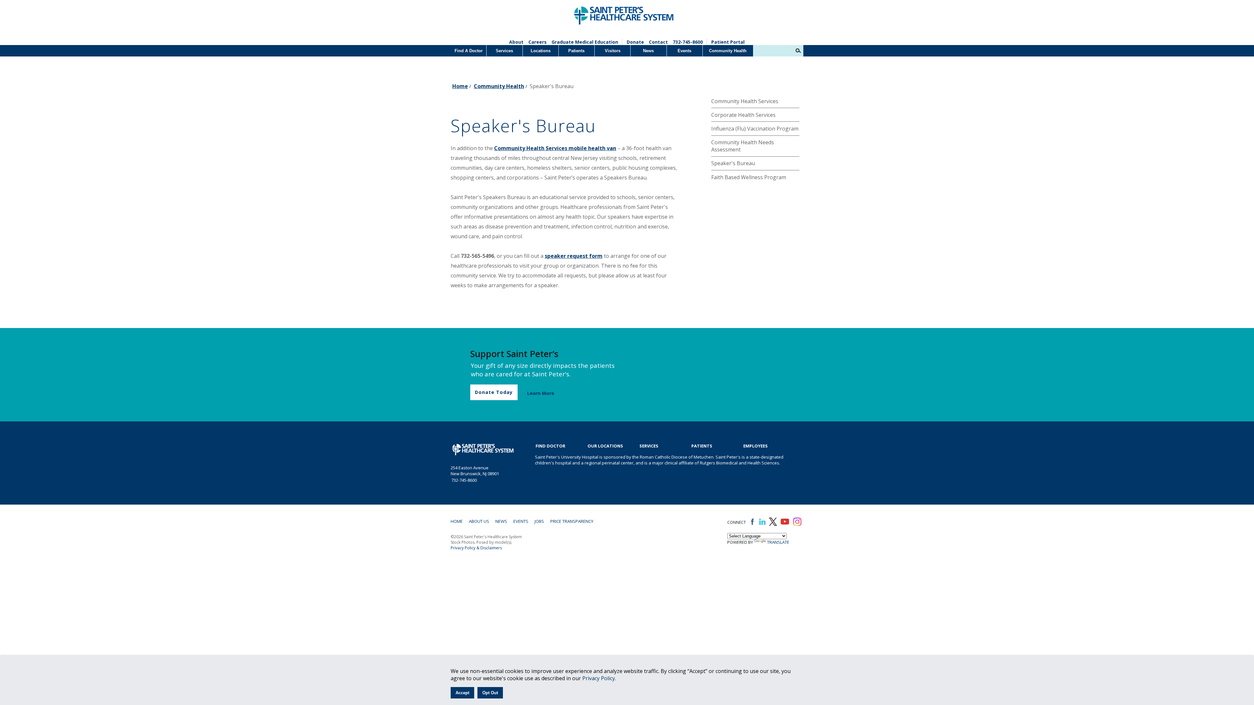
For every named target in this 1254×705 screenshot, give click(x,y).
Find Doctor (550, 446)
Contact (658, 42)
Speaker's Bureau (733, 163)
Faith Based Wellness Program (748, 177)
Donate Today (494, 392)
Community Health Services (744, 101)
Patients (576, 50)
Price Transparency (571, 521)
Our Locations (605, 446)
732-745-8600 (688, 42)
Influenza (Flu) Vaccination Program (754, 128)
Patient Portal (728, 42)
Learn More (540, 393)
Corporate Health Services (743, 114)
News (648, 50)
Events (684, 50)
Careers (537, 42)
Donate (635, 42)
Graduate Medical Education (585, 42)
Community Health (728, 50)
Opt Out (490, 692)
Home (460, 86)
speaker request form (574, 255)
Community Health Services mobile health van (555, 148)
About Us (479, 521)
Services (504, 50)
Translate (778, 542)
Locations (541, 50)
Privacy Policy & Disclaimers (476, 548)
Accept (462, 692)
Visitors (612, 50)
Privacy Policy (598, 678)
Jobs (539, 521)
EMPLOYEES (755, 446)
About (516, 42)
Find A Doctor (469, 50)
